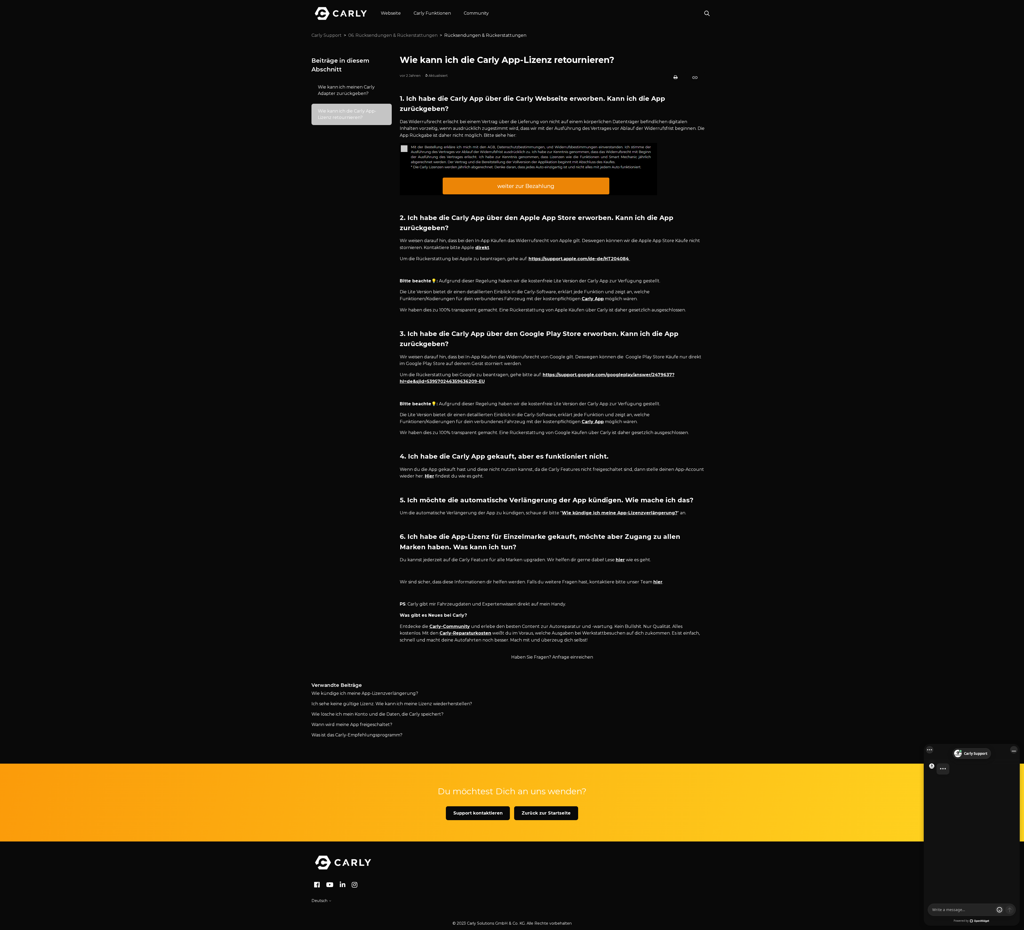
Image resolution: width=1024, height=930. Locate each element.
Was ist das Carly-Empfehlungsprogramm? (356, 734)
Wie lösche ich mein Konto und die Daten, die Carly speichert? (377, 714)
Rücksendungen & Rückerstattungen (485, 35)
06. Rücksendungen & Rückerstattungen (393, 35)
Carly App (593, 298)
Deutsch (320, 901)
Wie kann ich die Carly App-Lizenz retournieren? (347, 114)
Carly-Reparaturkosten (465, 633)
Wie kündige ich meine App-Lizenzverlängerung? (619, 512)
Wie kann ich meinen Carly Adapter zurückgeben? (346, 90)
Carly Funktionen (432, 13)
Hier (429, 476)
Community (476, 13)
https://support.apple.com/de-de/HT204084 (579, 258)
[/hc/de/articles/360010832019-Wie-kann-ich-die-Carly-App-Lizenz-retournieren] (695, 77)
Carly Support (326, 35)
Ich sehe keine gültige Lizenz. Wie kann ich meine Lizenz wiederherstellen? (391, 703)
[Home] (343, 862)
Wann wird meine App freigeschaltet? (351, 724)
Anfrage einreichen (572, 657)
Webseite (391, 13)
